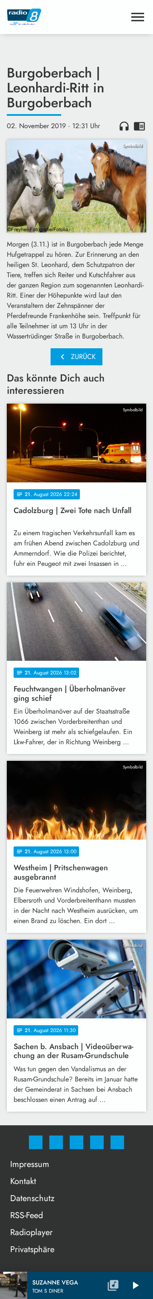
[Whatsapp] (76, 1142)
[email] (117, 1142)
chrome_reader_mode (139, 126)
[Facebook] (35, 1142)
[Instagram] (56, 1142)
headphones (124, 126)
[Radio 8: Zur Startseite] (66, 17)
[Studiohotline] (97, 1142)
